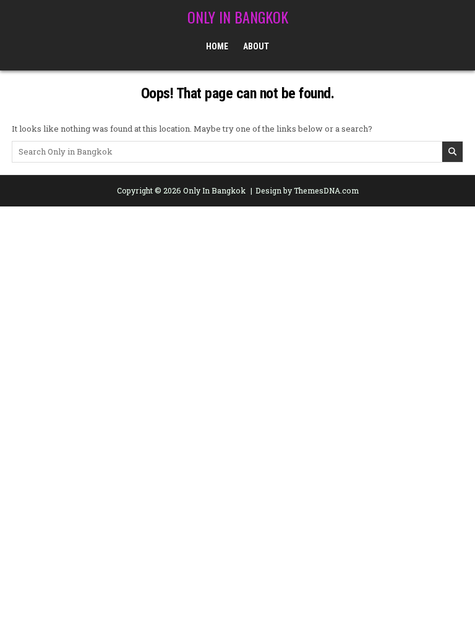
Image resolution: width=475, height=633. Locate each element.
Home (217, 46)
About (256, 46)
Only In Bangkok (237, 17)
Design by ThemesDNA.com (307, 190)
